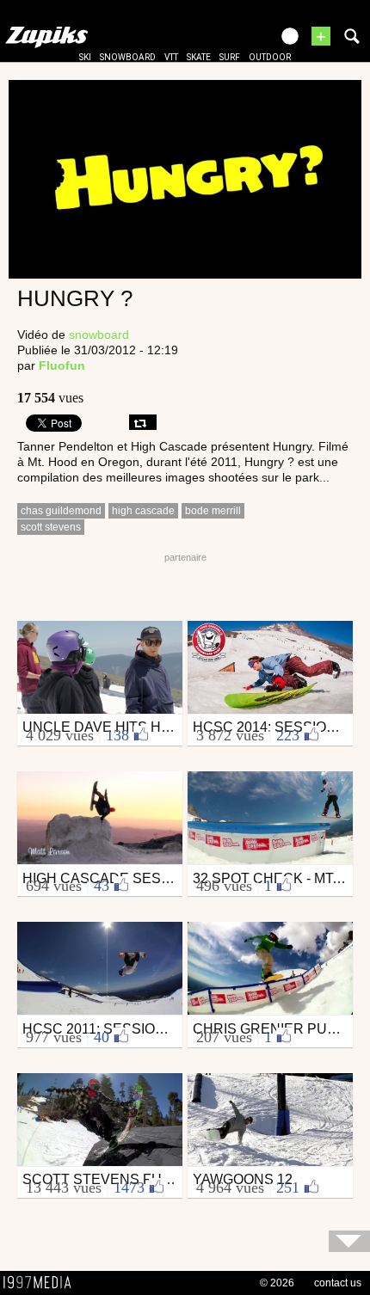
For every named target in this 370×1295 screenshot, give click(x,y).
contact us (337, 1283)
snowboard (128, 57)
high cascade (143, 511)
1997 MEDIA (42, 1283)
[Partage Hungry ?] (143, 422)
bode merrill (213, 511)
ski (85, 57)
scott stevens (51, 527)
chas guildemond (61, 511)
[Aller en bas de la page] (349, 1241)
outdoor (270, 57)
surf (229, 57)
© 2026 (277, 1283)
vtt (171, 57)
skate (199, 57)
